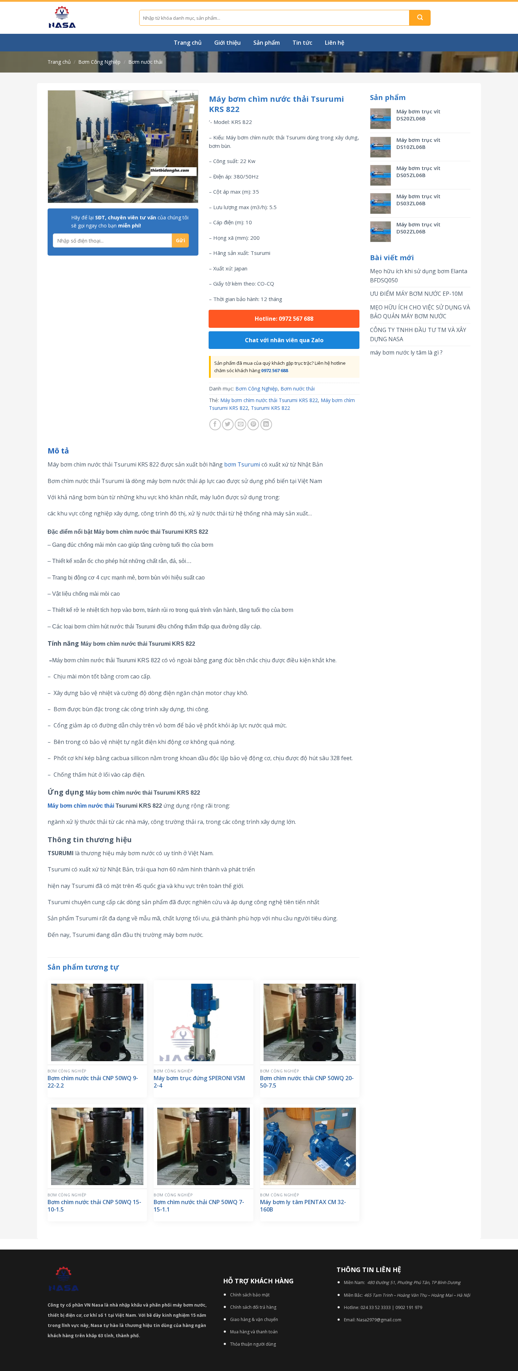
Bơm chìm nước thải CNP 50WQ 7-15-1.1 (199, 1205)
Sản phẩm (266, 42)
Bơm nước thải (145, 61)
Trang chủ (188, 42)
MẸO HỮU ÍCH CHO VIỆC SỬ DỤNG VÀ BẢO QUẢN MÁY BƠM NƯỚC (420, 311)
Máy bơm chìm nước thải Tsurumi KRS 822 (269, 400)
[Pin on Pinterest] (253, 424)
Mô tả (58, 451)
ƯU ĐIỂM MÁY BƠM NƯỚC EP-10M (416, 294)
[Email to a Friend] (240, 424)
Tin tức (302, 42)
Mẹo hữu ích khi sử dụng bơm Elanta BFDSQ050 (418, 275)
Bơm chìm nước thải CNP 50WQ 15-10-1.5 (94, 1205)
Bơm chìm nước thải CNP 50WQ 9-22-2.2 (93, 1082)
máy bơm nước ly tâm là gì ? (406, 352)
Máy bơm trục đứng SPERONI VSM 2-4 (199, 1082)
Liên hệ (334, 42)
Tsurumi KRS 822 (270, 408)
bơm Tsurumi (242, 464)
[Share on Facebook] (215, 424)
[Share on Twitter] (228, 424)
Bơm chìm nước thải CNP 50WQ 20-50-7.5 (307, 1082)
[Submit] (420, 18)
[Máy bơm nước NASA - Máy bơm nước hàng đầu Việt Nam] (88, 18)
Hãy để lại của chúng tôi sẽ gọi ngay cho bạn (130, 221)
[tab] (58, 451)
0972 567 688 (274, 370)
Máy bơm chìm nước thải (81, 806)
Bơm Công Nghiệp (99, 61)
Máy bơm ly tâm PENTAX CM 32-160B (303, 1205)
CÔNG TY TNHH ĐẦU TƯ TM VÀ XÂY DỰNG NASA (418, 334)
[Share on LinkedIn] (266, 424)
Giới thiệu (227, 42)
